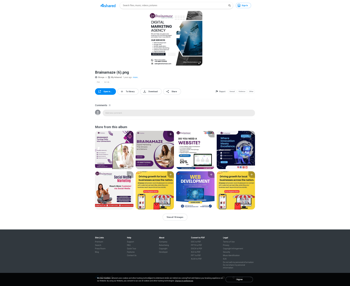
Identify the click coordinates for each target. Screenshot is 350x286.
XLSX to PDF (196, 259)
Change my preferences (184, 281)
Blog (97, 252)
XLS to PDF (195, 252)
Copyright (163, 248)
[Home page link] (108, 5)
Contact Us (131, 255)
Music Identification (231, 255)
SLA (225, 259)
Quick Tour (131, 248)
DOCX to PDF (196, 248)
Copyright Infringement (233, 248)
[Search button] (229, 5)
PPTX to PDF (196, 245)
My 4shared (116, 77)
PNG (98, 82)
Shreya (101, 77)
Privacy (226, 245)
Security (226, 252)
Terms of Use (229, 242)
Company (163, 242)
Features (131, 252)
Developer (163, 252)
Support (130, 242)
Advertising (164, 245)
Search (98, 245)
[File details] (114, 150)
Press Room (100, 248)
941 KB (106, 82)
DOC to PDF (196, 242)
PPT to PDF (196, 255)
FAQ (129, 245)
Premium (99, 242)
